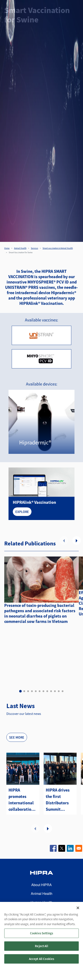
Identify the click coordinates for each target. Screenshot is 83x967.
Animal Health (20, 248)
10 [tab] (55, 691)
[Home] (41, 873)
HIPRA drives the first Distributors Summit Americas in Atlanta (58, 799)
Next (76, 540)
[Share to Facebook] (53, 848)
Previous (64, 540)
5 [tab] (36, 691)
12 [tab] (62, 691)
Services (34, 248)
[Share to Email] (78, 848)
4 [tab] (32, 691)
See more (16, 737)
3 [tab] (28, 691)
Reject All (41, 946)
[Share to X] (61, 848)
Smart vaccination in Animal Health (58, 248)
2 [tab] (24, 691)
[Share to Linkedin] (70, 848)
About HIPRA (41, 884)
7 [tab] (43, 691)
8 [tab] (47, 691)
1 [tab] (20, 691)
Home (7, 248)
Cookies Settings (41, 933)
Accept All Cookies (41, 959)
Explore (22, 512)
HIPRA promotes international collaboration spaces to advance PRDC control (22, 799)
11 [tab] (59, 691)
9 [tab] (51, 691)
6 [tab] (39, 691)
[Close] (78, 908)
